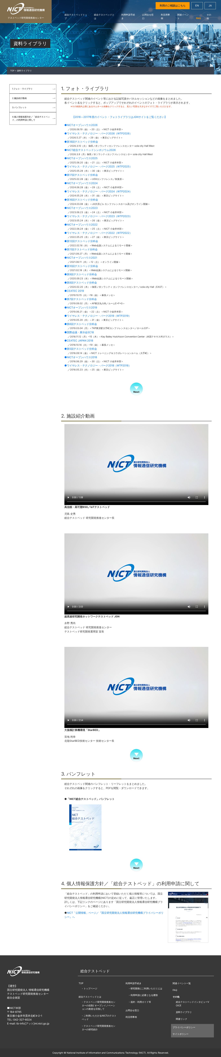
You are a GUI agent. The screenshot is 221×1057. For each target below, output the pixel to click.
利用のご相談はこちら (173, 5)
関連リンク (181, 1018)
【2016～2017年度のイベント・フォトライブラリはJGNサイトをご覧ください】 (118, 117)
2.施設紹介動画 (19, 98)
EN (197, 5)
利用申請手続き (128, 16)
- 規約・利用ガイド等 (140, 1001)
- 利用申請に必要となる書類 (143, 995)
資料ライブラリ (184, 1012)
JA (210, 5)
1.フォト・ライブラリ (22, 88)
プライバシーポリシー (184, 1027)
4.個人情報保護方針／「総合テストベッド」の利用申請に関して (31, 118)
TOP (12, 70)
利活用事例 (165, 16)
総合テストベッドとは (104, 16)
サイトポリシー (180, 1034)
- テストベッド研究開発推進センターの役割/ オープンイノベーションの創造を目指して (98, 1005)
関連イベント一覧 (182, 983)
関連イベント (183, 16)
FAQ (198, 18)
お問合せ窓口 (148, 16)
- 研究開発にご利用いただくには (145, 988)
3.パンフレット (19, 107)
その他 (209, 16)
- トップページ (89, 988)
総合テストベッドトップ (76, 16)
